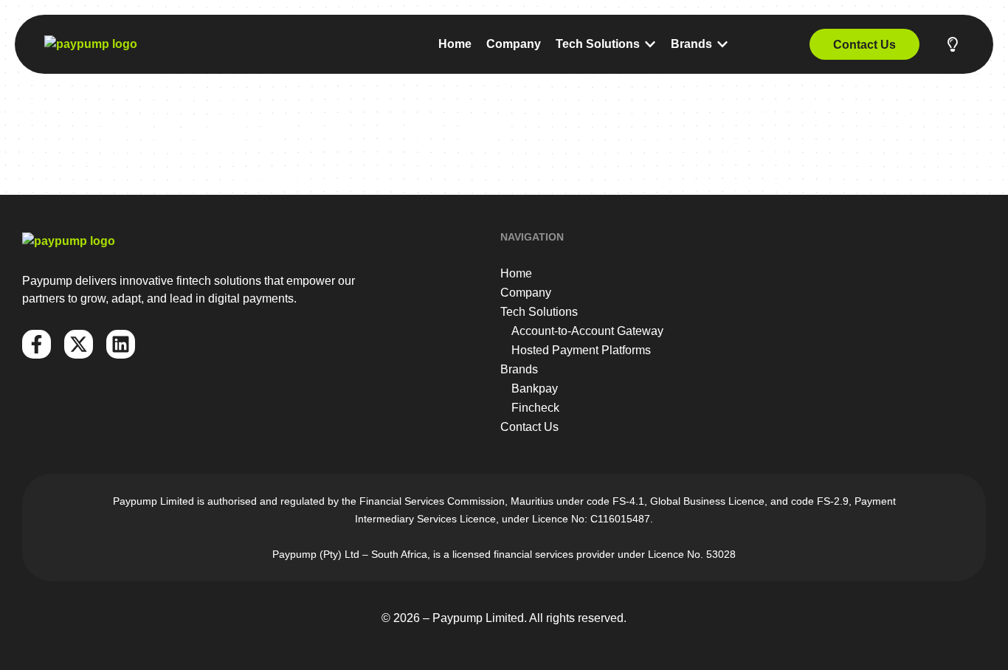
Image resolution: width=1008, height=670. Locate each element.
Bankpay (534, 388)
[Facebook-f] (36, 344)
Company (525, 292)
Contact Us (529, 427)
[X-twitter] (78, 344)
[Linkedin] (120, 344)
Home (516, 273)
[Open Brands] (722, 44)
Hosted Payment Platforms (581, 350)
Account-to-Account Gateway (587, 331)
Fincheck (535, 407)
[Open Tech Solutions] (650, 44)
